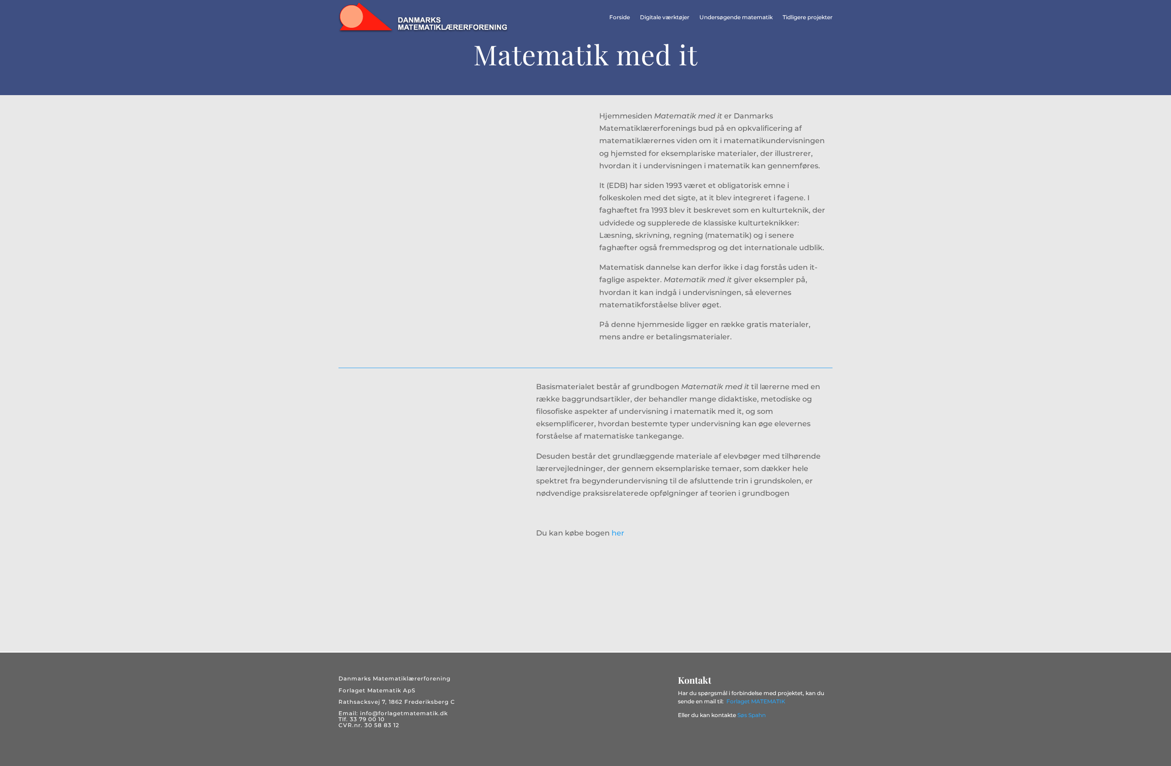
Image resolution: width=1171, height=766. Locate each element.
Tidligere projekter (808, 17)
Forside (619, 17)
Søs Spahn (751, 715)
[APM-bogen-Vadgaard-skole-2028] (443, 247)
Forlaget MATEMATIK (755, 701)
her (618, 533)
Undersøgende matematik (736, 17)
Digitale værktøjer (664, 17)
